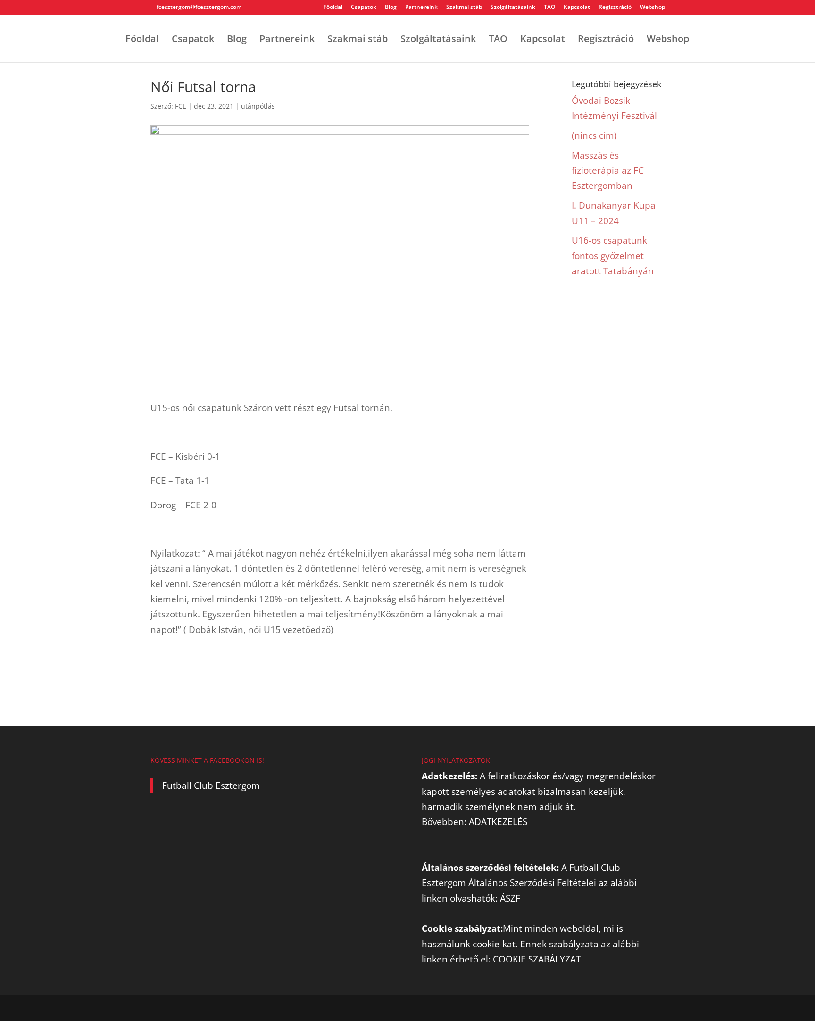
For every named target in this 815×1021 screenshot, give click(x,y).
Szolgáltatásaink (513, 7)
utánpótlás (258, 105)
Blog (391, 7)
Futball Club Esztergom (211, 785)
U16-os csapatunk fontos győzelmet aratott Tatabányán (613, 255)
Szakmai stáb (464, 7)
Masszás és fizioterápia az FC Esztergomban (608, 170)
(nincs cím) (594, 135)
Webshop (652, 7)
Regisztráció (615, 7)
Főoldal (333, 7)
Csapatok (363, 7)
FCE (180, 105)
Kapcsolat (577, 7)
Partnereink (421, 7)
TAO (549, 7)
